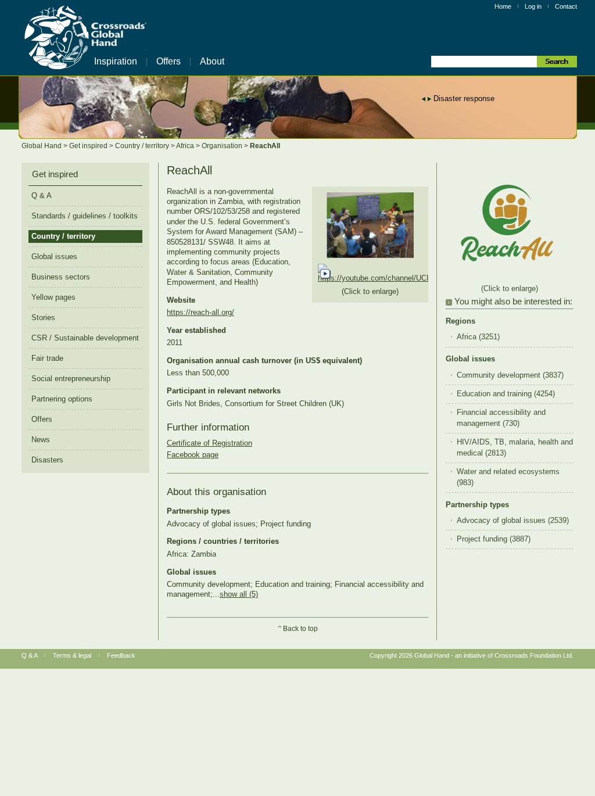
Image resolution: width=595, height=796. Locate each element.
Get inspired (89, 146)
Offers (168, 61)
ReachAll (265, 146)
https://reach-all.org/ (200, 312)
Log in (533, 6)
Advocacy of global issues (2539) (513, 521)
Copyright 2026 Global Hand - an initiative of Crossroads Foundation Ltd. (472, 655)
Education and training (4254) (506, 394)
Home (502, 6)
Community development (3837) (510, 375)
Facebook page (192, 454)
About (212, 61)
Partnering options (61, 399)
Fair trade (47, 358)
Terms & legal (72, 655)
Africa (186, 146)
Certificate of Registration (209, 443)
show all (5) (239, 594)
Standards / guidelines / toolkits (84, 215)
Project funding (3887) (494, 539)
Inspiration (115, 61)
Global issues (54, 256)
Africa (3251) (478, 337)
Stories (43, 317)
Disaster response (463, 98)
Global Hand (42, 146)
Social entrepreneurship (70, 378)
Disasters (47, 460)
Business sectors (60, 276)
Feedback (121, 655)
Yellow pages (53, 297)
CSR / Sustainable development (85, 338)
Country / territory (143, 146)
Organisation (223, 146)
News (40, 439)
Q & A (41, 195)
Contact (566, 6)
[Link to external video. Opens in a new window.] (418, 278)
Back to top (300, 629)
